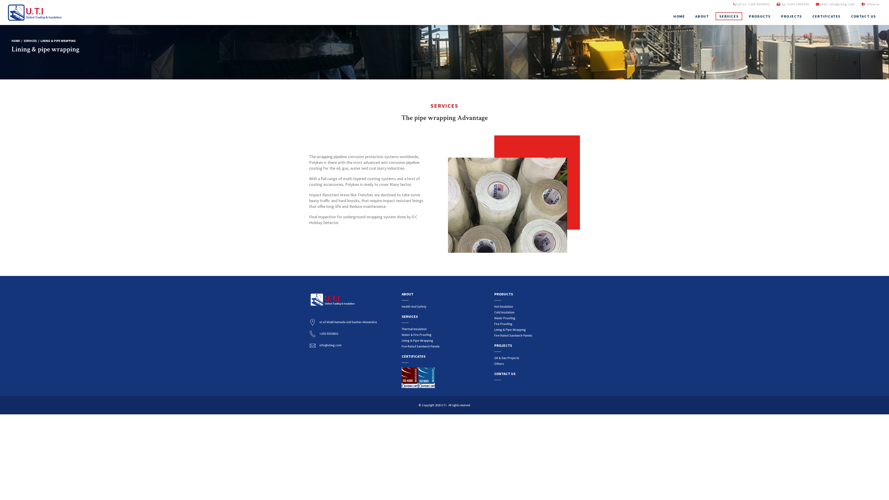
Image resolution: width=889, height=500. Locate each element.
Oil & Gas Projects (506, 358)
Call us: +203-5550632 (753, 4)
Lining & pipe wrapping (417, 340)
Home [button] (679, 16)
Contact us (863, 16)
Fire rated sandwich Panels (421, 346)
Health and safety (414, 306)
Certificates (826, 16)
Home (16, 41)
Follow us (872, 4)
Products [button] (760, 16)
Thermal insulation (414, 329)
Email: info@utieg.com (837, 4)
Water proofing (504, 318)
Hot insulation (503, 306)
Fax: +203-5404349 (794, 4)
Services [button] (729, 16)
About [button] (702, 16)
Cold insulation (504, 312)
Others (499, 364)
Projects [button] (791, 16)
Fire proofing (503, 324)
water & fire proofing (417, 335)
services (30, 41)
